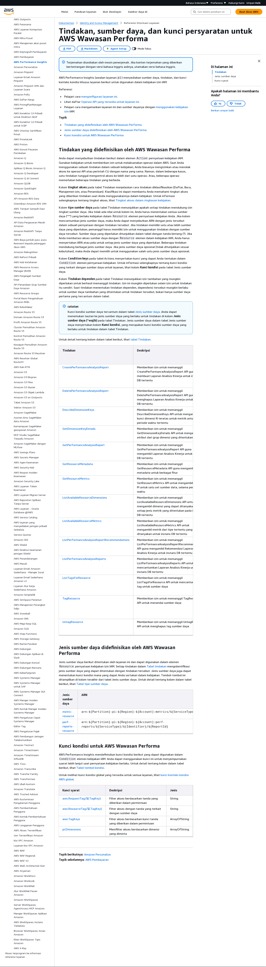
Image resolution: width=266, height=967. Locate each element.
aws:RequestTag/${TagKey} (81, 798)
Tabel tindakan (156, 666)
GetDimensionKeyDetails (79, 428)
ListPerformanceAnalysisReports (84, 559)
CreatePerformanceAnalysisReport (85, 367)
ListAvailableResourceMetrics (82, 521)
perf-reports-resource (68, 726)
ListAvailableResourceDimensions (84, 497)
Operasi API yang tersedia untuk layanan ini (110, 102)
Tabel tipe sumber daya (92, 684)
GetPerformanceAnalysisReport (83, 445)
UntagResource (72, 622)
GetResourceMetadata (77, 464)
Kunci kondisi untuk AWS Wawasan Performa (94, 135)
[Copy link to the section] (56, 149)
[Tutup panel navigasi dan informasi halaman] (259, 61)
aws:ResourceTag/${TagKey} (82, 809)
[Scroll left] (58, 12)
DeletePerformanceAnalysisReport (85, 391)
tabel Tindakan (140, 339)
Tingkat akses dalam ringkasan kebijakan (143, 200)
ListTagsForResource (76, 578)
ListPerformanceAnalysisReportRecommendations (96, 540)
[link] (141, 23)
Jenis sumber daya (147, 312)
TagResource (71, 598)
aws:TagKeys (71, 819)
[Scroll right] (150, 12)
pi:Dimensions (71, 829)
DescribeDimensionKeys (78, 409)
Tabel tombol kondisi (90, 767)
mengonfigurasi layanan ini (99, 96)
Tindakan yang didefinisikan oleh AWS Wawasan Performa (103, 124)
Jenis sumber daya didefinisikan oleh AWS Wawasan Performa (105, 130)
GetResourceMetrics (76, 478)
